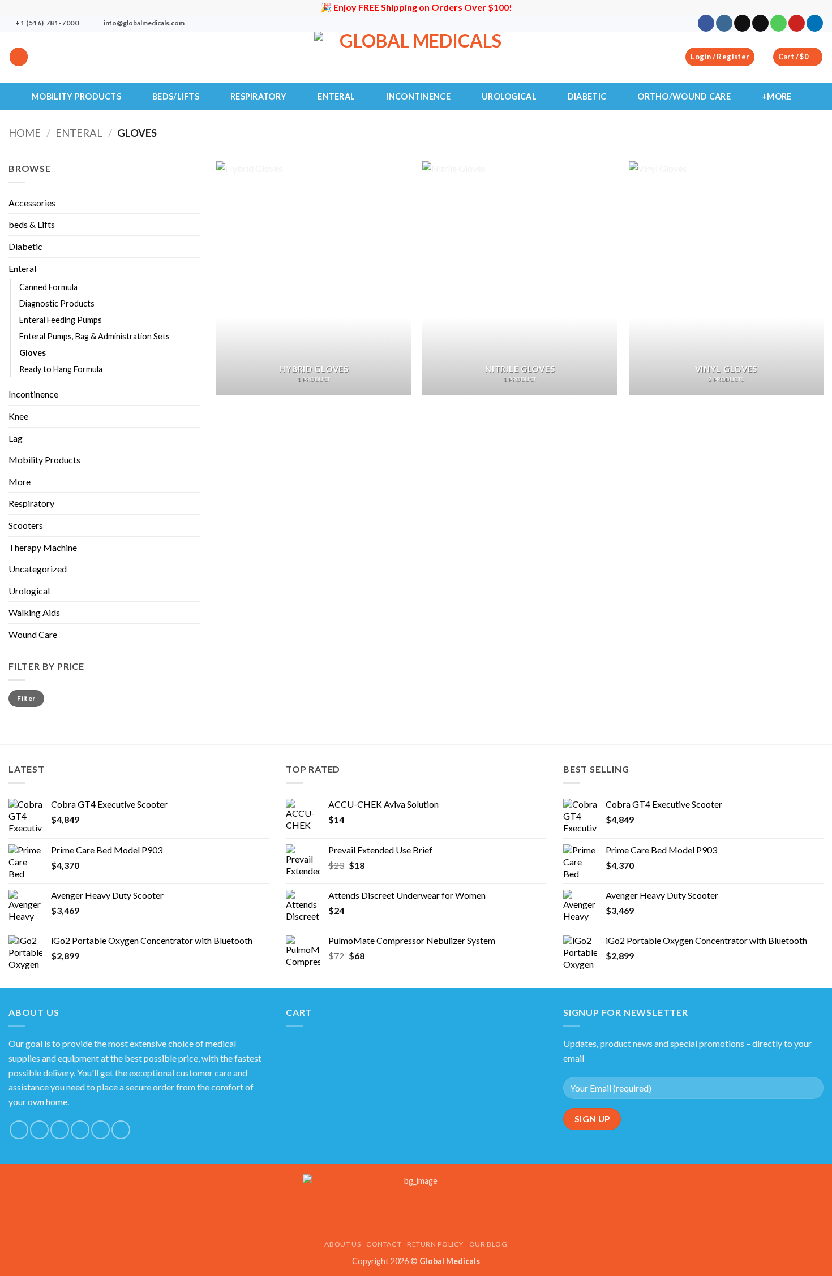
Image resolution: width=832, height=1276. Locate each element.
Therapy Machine (42, 547)
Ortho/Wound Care (684, 96)
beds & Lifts (31, 224)
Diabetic (587, 96)
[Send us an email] (760, 23)
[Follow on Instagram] (724, 23)
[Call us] (778, 23)
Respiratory (258, 96)
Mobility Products (76, 96)
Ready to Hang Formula (60, 369)
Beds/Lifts (175, 96)
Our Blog (488, 1244)
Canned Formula (48, 287)
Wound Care (32, 634)
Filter (26, 698)
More (19, 481)
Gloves (32, 352)
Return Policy (435, 1244)
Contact (383, 1244)
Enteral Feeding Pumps (60, 320)
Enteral (336, 96)
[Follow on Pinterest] (796, 23)
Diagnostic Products (57, 303)
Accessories (31, 202)
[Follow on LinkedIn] (815, 23)
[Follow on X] (742, 23)
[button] (19, 57)
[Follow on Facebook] (706, 23)
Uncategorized (37, 568)
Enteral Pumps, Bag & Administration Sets (94, 336)
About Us (342, 1244)
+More (776, 96)
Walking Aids (34, 612)
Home (24, 133)
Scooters (25, 525)
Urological (509, 96)
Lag (15, 438)
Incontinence (418, 96)
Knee (18, 416)
